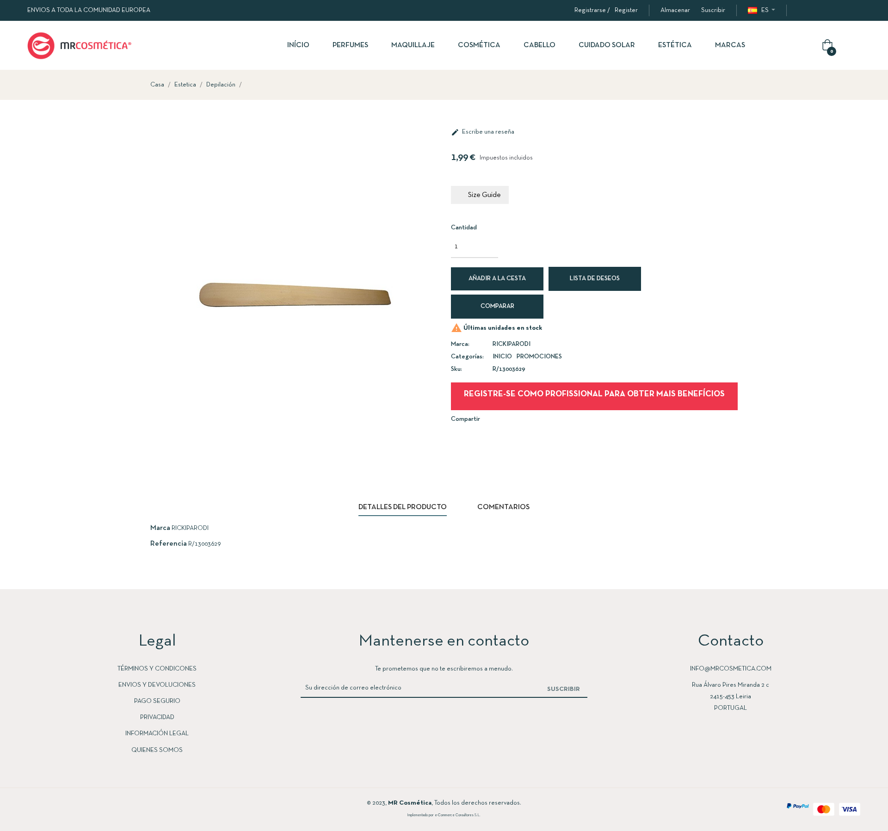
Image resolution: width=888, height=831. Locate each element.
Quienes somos (157, 750)
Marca (160, 528)
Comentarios (503, 507)
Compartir (497, 419)
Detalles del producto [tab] (402, 507)
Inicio (502, 357)
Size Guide (484, 195)
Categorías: (467, 357)
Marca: (460, 344)
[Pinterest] (857, 10)
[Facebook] (801, 10)
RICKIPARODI (511, 344)
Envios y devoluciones (157, 685)
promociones (539, 357)
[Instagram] (820, 10)
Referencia (168, 544)
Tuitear (510, 419)
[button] (675, 10)
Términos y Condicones (157, 669)
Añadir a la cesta (497, 279)
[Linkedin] (838, 10)
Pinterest (524, 419)
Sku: (456, 369)
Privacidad (157, 717)
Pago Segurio (157, 701)
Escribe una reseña (482, 132)
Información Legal (157, 734)
